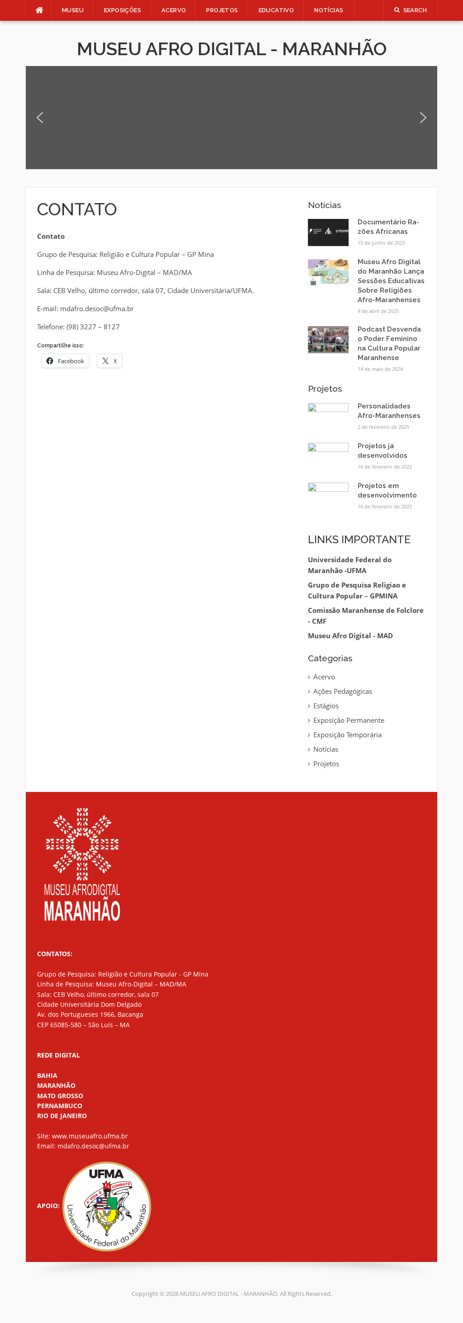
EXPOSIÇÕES (122, 10)
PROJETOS (222, 10)
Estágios (326, 705)
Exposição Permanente (348, 720)
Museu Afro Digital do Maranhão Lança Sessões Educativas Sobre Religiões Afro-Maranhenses (391, 281)
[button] (40, 117)
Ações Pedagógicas (342, 691)
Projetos (326, 763)
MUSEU (73, 10)
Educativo (276, 10)
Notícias (328, 10)
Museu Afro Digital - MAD (350, 635)
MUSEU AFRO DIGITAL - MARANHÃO (232, 48)
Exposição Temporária (347, 734)
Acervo (173, 10)
